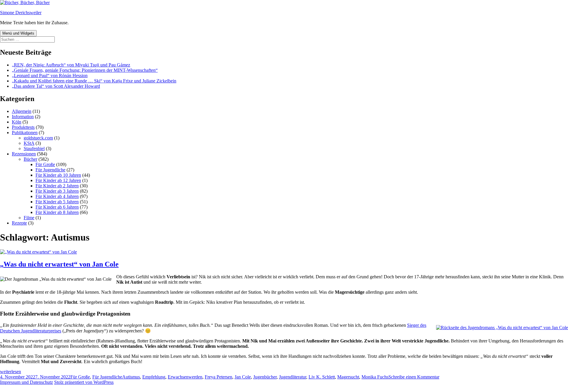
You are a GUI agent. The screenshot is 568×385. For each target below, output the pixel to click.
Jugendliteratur (292, 376)
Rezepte (19, 222)
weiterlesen (10, 371)
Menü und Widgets (18, 33)
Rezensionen (24, 153)
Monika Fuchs (375, 376)
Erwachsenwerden (185, 376)
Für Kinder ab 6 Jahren (57, 206)
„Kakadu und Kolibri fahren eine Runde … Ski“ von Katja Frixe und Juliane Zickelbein (94, 80)
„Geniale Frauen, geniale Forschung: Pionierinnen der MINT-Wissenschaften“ (85, 70)
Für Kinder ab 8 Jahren (57, 212)
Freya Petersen (218, 376)
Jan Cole (243, 376)
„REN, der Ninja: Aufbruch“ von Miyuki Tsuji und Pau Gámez (71, 64)
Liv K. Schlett (322, 376)
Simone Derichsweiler (20, 12)
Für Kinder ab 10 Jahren (58, 175)
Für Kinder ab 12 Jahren (58, 180)
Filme (29, 217)
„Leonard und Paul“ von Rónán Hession (50, 75)
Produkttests (23, 127)
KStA (29, 143)
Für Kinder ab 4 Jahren (57, 196)
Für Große (45, 164)
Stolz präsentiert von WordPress (84, 382)
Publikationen (25, 132)
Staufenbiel (34, 148)
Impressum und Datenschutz (26, 382)
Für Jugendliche (50, 169)
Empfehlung (153, 376)
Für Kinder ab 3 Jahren (57, 191)
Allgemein (21, 111)
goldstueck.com (38, 137)
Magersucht (348, 376)
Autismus (131, 376)
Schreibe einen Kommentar (413, 376)
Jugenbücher (265, 376)
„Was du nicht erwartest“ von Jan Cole (59, 264)
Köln (16, 121)
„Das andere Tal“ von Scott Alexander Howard (56, 86)
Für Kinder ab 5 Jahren (57, 201)
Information (23, 116)
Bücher (30, 159)
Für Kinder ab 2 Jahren (57, 185)
